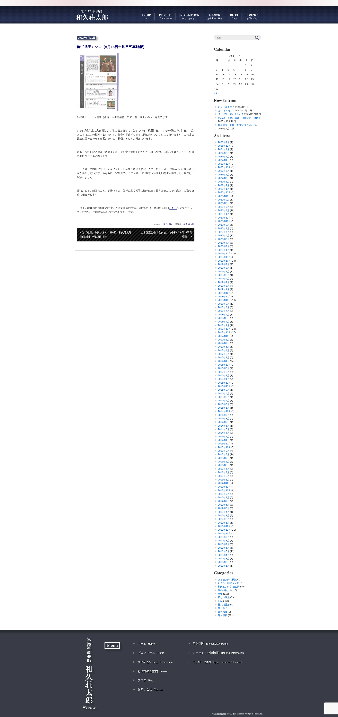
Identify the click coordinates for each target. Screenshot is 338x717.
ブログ (145, 680)
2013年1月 (223, 479)
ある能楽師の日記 (227, 579)
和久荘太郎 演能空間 (229, 586)
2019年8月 (223, 267)
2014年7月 (223, 422)
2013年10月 (224, 447)
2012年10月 (224, 490)
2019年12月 (224, 253)
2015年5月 (223, 397)
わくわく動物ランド (228, 583)
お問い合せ (150, 689)
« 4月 (217, 93)
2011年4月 (223, 555)
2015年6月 (223, 393)
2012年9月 (223, 494)
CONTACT (252, 17)
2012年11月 (224, 486)
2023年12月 (224, 164)
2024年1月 (223, 160)
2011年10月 (224, 533)
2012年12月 (224, 483)
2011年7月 (223, 544)
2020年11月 (224, 217)
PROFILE (165, 17)
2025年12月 (224, 145)
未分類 (221, 608)
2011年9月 (223, 537)
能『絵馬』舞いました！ (231, 114)
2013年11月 (224, 443)
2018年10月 (224, 300)
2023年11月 (224, 167)
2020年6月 (223, 235)
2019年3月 (223, 285)
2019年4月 (223, 282)
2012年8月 (223, 497)
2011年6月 (223, 547)
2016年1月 (223, 379)
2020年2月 (223, 246)
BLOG (234, 17)
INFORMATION (189, 17)
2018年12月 (224, 293)
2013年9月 (223, 451)
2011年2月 (223, 562)
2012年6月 (223, 504)
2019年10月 (224, 260)
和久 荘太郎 (188, 224)
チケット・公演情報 (218, 652)
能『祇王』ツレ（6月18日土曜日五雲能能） (111, 47)
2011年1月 (223, 565)
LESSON (214, 17)
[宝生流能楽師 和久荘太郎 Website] (91, 14)
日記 (220, 601)
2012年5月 (223, 508)
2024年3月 (223, 153)
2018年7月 (223, 311)
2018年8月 (223, 307)
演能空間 (210, 643)
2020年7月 (223, 232)
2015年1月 (223, 407)
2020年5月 (223, 239)
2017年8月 (223, 339)
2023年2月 (223, 174)
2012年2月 (223, 519)
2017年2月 (223, 357)
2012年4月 (223, 512)
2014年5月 (223, 429)
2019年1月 (223, 289)
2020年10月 (224, 221)
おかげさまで (225, 107)
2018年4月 (223, 321)
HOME (146, 17)
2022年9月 (223, 178)
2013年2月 (223, 476)
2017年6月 (223, 346)
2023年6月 (223, 171)
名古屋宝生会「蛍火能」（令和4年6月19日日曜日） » (166, 234)
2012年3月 (223, 515)
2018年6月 (223, 314)
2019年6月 (223, 275)
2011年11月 (224, 529)
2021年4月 (223, 210)
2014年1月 (223, 440)
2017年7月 (223, 343)
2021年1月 (223, 214)
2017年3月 (223, 354)
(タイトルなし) (226, 110)
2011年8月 (223, 540)
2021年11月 (224, 192)
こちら (173, 207)
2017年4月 (223, 350)
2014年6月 (223, 425)
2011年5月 (223, 551)
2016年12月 (224, 364)
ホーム (146, 643)
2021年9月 (223, 199)
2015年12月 (224, 382)
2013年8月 (223, 454)
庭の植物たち (225, 590)
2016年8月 (223, 368)
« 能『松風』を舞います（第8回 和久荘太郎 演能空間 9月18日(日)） (107, 234)
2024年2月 (223, 156)
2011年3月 (223, 558)
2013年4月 (223, 469)
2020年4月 (223, 242)
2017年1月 (223, 361)
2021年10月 (224, 196)
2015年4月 (223, 400)
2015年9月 (223, 389)
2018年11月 (224, 296)
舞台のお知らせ (155, 662)
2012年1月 (223, 522)
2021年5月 (223, 207)
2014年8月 (223, 418)
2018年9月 (223, 304)
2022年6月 (223, 181)
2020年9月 (223, 224)
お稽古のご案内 (153, 671)
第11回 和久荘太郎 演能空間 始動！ (239, 117)
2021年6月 (223, 203)
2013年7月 (223, 458)
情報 (220, 593)
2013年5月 (223, 465)
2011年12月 (224, 526)
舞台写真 (222, 611)
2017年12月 (224, 329)
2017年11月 (224, 332)
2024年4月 (223, 149)
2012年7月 (223, 501)
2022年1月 (223, 189)
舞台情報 (168, 224)
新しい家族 (224, 597)
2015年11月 (224, 386)
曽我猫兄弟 (224, 604)
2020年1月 (223, 250)
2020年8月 (223, 228)
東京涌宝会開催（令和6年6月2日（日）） (240, 125)
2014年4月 (223, 433)
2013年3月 (223, 472)
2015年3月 (223, 404)
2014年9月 (223, 415)
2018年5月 (223, 318)
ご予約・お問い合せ (217, 662)
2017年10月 (224, 336)
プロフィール (151, 652)
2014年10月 (224, 411)
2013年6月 (223, 461)
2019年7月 (223, 271)
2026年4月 (223, 142)
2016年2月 (223, 375)
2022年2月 (223, 185)
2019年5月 (223, 278)
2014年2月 (223, 436)
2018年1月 (223, 325)
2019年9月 (223, 264)
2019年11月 (224, 257)
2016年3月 (223, 372)
